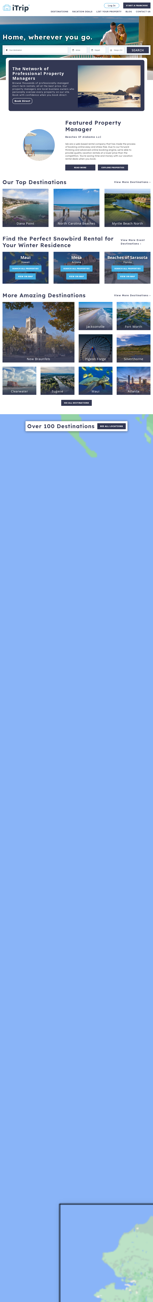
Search (138, 50)
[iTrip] (16, 8)
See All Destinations (76, 403)
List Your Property (109, 11)
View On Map (25, 276)
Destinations (59, 11)
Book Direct (22, 100)
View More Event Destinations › (133, 242)
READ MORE (80, 167)
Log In (111, 5)
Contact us (143, 11)
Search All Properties (25, 268)
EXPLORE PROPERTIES (112, 167)
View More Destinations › (132, 182)
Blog (129, 11)
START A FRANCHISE (137, 5)
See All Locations (111, 426)
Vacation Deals (82, 11)
